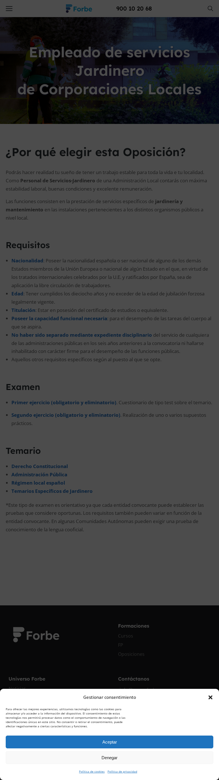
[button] (210, 697)
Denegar (109, 757)
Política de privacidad (122, 771)
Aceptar (109, 742)
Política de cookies (92, 771)
